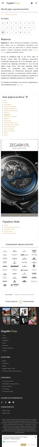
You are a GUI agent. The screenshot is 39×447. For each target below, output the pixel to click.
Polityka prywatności (7, 348)
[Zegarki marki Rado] (24, 277)
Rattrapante (7, 104)
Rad (5, 100)
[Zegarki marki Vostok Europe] (5, 285)
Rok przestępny (9, 129)
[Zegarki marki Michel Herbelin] (15, 270)
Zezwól (23, 444)
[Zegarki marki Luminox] (34, 266)
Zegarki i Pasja (6, 410)
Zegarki (4, 361)
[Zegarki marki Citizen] (5, 259)
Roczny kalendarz (9, 127)
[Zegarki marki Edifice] (34, 259)
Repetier (19, 84)
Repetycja (7, 115)
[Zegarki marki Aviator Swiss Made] (34, 251)
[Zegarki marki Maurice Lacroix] (5, 270)
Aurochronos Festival (7, 381)
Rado (5, 102)
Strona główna (9, 294)
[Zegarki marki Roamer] (34, 277)
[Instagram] (13, 402)
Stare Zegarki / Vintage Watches (10, 384)
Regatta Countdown (10, 108)
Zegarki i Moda (6, 413)
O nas (3, 335)
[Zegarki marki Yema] (15, 285)
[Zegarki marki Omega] (5, 274)
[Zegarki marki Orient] (15, 274)
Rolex (6, 133)
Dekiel (6, 225)
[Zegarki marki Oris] (34, 274)
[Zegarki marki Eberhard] (24, 259)
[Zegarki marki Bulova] (15, 255)
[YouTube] (9, 402)
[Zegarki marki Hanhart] (15, 266)
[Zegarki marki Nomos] (34, 270)
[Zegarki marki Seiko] (5, 281)
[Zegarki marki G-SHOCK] (5, 266)
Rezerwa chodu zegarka (11, 125)
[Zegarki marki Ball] (5, 255)
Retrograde (7, 121)
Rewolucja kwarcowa (10, 123)
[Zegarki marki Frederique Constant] (34, 262)
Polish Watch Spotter (7, 391)
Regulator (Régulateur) (11, 110)
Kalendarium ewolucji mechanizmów (11, 371)
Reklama (4, 338)
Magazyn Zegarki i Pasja (8, 368)
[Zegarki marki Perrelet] (5, 277)
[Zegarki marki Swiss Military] (15, 281)
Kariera (4, 343)
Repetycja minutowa (10, 117)
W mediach (5, 345)
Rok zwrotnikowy (9, 131)
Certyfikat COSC (9, 229)
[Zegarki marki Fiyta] (24, 262)
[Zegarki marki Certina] (34, 255)
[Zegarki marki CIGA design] (24, 255)
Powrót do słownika (10, 15)
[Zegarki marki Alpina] (15, 251)
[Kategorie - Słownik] (19, 176)
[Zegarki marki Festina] (15, 262)
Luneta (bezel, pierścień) (11, 227)
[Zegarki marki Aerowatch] (5, 251)
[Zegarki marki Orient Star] (24, 274)
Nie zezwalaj (31, 444)
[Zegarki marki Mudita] (24, 270)
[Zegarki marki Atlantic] (24, 251)
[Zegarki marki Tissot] (24, 281)
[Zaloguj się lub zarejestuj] (32, 3)
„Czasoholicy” (5, 389)
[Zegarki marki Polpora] (15, 277)
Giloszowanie (8, 231)
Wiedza (4, 366)
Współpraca (5, 340)
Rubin (6, 135)
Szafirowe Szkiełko (7, 386)
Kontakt (4, 350)
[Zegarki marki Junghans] (24, 266)
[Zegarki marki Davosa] (15, 259)
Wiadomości (5, 363)
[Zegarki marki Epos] (5, 262)
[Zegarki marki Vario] (34, 281)
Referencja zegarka (10, 106)
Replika (6, 119)
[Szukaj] (36, 3)
